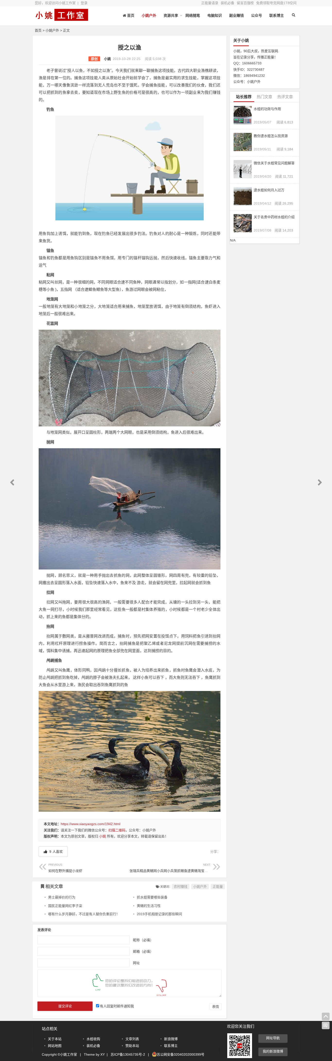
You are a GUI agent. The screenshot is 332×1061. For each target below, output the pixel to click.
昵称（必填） (143, 940)
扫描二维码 (116, 830)
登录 (84, 3)
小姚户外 (149, 15)
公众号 (256, 15)
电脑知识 (214, 15)
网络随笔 (192, 15)
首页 (38, 30)
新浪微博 (171, 1039)
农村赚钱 (180, 886)
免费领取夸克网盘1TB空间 (276, 3)
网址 (136, 963)
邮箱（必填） (143, 951)
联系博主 (276, 15)
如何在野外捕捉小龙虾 (65, 868)
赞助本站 (132, 1046)
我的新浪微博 (273, 1051)
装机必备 (227, 3)
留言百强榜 (245, 3)
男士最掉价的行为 (61, 897)
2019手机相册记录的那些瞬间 (159, 914)
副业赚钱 (236, 15)
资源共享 (171, 15)
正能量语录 (209, 3)
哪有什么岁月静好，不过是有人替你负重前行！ (84, 914)
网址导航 (273, 1038)
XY (102, 1054)
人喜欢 (55, 852)
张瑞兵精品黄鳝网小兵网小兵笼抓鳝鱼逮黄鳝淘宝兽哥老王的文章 (179, 868)
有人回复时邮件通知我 (117, 1006)
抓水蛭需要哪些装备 (152, 897)
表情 (215, 1007)
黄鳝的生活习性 (149, 906)
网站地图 (54, 1046)
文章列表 (132, 1039)
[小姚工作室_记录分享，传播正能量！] (61, 19)
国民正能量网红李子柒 (65, 906)
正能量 (218, 886)
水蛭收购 (93, 1039)
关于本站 (54, 1039)
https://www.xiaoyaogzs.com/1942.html (90, 824)
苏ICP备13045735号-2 (128, 1054)
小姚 (107, 59)
